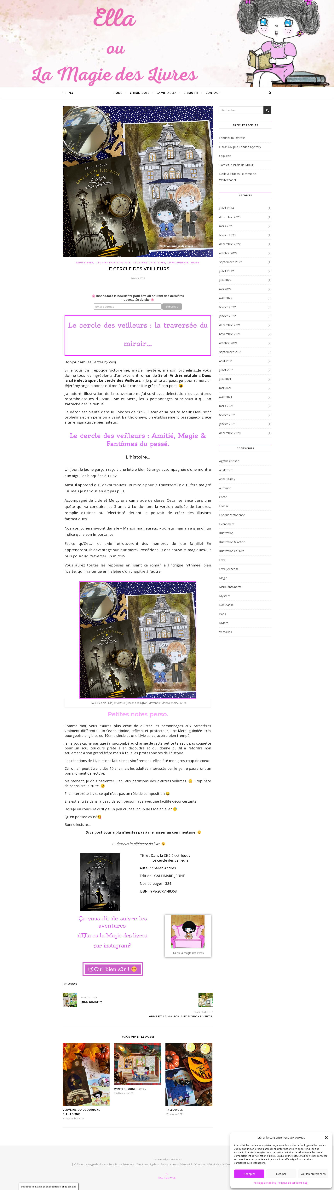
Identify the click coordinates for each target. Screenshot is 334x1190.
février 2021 (227, 415)
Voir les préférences (313, 1173)
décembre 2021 (230, 325)
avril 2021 (225, 397)
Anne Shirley (227, 479)
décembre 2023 (230, 217)
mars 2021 (226, 406)
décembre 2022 (230, 244)
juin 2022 (225, 280)
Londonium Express (232, 138)
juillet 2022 (226, 271)
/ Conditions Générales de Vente (213, 1164)
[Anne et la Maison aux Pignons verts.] (206, 1000)
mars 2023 (226, 226)
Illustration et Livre (149, 262)
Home (118, 93)
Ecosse (224, 506)
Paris (222, 614)
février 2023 (227, 235)
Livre (222, 560)
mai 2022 (225, 289)
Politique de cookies (265, 1182)
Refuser (281, 1173)
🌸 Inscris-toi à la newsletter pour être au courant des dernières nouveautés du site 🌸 (138, 297)
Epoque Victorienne (232, 515)
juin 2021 (225, 379)
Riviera (223, 623)
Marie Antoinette (230, 587)
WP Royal (176, 1159)
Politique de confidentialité (292, 1182)
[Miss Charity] (70, 1000)
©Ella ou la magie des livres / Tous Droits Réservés (104, 1164)
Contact (213, 93)
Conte (223, 497)
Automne (225, 488)
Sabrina (72, 984)
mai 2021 (225, 388)
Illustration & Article (113, 262)
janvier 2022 (227, 316)
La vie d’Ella (166, 93)
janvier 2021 (227, 424)
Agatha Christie (229, 461)
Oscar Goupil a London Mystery (240, 147)
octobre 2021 (228, 343)
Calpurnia (225, 156)
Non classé (226, 605)
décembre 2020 (230, 433)
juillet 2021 (226, 370)
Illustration (226, 533)
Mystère (225, 596)
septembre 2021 (230, 352)
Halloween (174, 1109)
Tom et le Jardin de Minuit (236, 165)
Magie (195, 262)
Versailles (225, 632)
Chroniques (139, 93)
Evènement (226, 524)
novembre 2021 (230, 334)
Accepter (249, 1173)
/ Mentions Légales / (147, 1164)
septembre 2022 (230, 262)
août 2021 (226, 361)
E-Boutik (191, 93)
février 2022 (227, 307)
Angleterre (84, 262)
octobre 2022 (228, 253)
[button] (326, 1138)
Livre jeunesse (178, 262)
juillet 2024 (226, 208)
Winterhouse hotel (130, 1088)
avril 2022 (225, 298)
